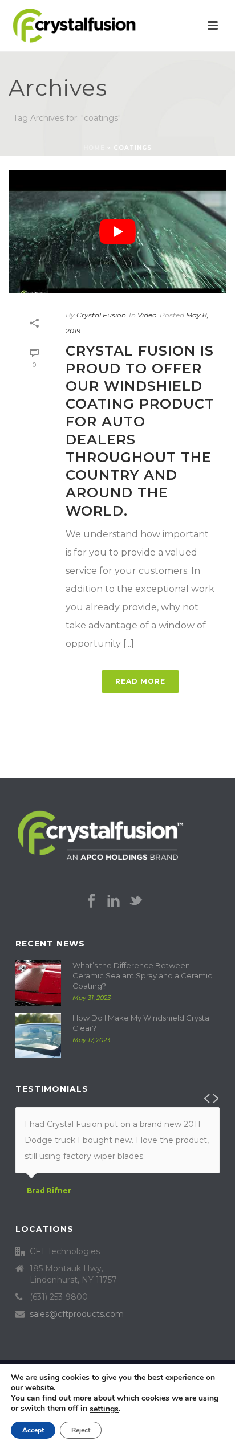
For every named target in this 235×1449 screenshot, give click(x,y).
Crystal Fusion (101, 315)
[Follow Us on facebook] (91, 901)
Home (94, 148)
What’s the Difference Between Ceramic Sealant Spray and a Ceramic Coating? (142, 975)
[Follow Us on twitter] (136, 901)
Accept (33, 1430)
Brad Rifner (49, 1190)
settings (104, 1409)
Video (147, 315)
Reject (80, 1430)
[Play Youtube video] (117, 231)
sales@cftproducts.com (77, 1314)
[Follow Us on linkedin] (113, 901)
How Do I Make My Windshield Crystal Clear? (141, 1022)
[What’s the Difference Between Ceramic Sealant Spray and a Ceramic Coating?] (38, 983)
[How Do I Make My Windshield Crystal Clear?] (38, 1035)
